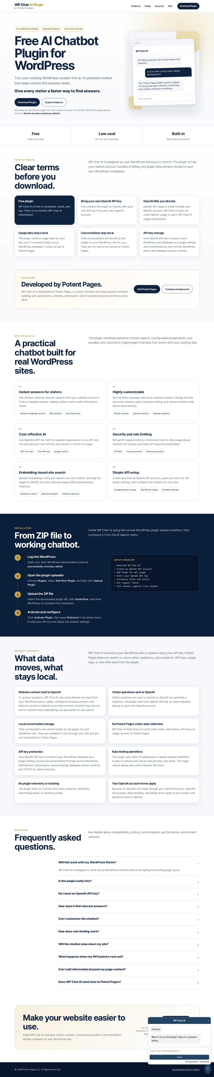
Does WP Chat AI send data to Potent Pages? (89, 981)
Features (136, 6)
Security (159, 6)
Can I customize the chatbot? (78, 918)
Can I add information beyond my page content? (92, 969)
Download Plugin (188, 6)
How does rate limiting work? (78, 931)
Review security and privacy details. (42, 113)
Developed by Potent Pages (185, 1069)
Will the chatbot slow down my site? (83, 944)
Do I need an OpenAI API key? (78, 893)
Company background (177, 289)
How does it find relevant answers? (82, 906)
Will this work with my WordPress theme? (87, 862)
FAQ (170, 6)
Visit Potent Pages (147, 289)
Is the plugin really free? (75, 881)
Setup (148, 6)
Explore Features (54, 102)
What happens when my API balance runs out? (90, 956)
